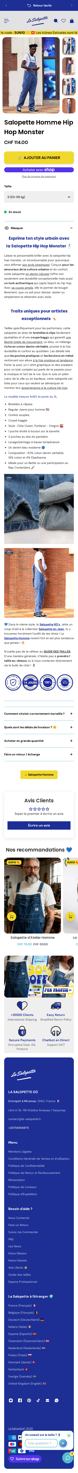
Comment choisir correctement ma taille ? (34, 714)
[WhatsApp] (56, 1400)
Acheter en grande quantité (23, 741)
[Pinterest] (29, 1400)
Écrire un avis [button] (39, 825)
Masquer (17, 228)
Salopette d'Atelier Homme (32, 937)
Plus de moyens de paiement (39, 176)
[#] (39, 977)
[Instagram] (10, 1400)
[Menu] (6, 20)
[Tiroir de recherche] (56, 20)
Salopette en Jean (51, 629)
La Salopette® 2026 (20, 1428)
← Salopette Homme (39, 774)
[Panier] (72, 20)
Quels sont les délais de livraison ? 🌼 (30, 727)
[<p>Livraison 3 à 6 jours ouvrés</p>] (39, 5)
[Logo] (36, 21)
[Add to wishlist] (56, 863)
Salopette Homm (16, 638)
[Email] (47, 1400)
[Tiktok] (38, 1400)
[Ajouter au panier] (11, 916)
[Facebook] (20, 1400)
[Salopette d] (32, 896)
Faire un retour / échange (22, 754)
